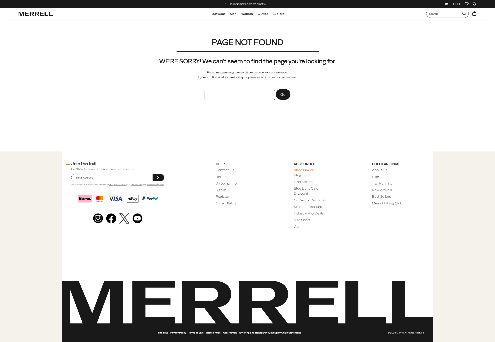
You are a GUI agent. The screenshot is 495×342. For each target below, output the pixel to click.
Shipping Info (226, 183)
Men (233, 13)
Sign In (221, 190)
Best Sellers (381, 196)
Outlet (263, 13)
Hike (375, 177)
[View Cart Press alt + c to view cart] (474, 14)
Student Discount (308, 207)
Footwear (218, 13)
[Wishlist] (467, 4)
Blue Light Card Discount (306, 190)
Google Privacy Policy (118, 184)
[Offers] (474, 4)
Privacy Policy (178, 332)
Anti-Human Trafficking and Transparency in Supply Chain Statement (262, 332)
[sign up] (158, 177)
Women (247, 13)
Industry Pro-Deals (308, 213)
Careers (300, 227)
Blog (297, 175)
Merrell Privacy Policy (155, 184)
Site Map (163, 332)
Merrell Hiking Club (387, 203)
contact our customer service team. (277, 77)
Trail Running (382, 183)
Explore (278, 13)
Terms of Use (213, 332)
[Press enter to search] (464, 14)
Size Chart (302, 220)
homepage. (282, 72)
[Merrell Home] (36, 14)
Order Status (226, 203)
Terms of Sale (136, 184)
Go (283, 94)
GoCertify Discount (309, 200)
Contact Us (225, 170)
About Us (379, 170)
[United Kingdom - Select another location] (447, 4)
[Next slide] (269, 4)
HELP (457, 4)
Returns (222, 177)
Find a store (303, 182)
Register (222, 196)
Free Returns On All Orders (247, 3)
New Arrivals (382, 190)
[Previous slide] (226, 4)
